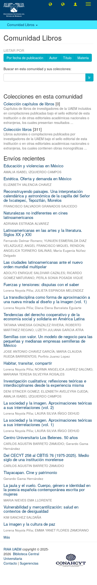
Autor (53, 57)
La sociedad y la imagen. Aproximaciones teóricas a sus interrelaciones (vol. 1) (48, 422)
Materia (83, 57)
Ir (89, 77)
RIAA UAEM (13, 549)
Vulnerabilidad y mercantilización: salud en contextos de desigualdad (41, 509)
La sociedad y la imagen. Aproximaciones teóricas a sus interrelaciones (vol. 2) (48, 405)
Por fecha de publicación (25, 57)
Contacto (10, 563)
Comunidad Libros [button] (21, 24)
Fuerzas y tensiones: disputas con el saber (41, 284)
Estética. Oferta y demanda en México (37, 178)
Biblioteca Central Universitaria (21, 556)
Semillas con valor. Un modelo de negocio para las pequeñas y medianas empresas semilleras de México (48, 340)
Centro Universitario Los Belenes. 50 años (41, 437)
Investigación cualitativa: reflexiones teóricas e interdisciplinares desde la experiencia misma (45, 383)
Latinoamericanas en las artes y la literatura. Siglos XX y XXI (43, 232)
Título (67, 57)
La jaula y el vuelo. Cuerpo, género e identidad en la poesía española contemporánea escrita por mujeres (47, 489)
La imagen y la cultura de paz (29, 524)
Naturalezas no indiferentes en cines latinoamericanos (36, 215)
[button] (50, 4)
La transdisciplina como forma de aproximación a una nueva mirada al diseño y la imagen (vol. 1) (47, 299)
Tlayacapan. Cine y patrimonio (30, 472)
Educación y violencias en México (33, 165)
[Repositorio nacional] (72, 559)
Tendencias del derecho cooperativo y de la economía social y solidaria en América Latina (44, 316)
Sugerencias (29, 563)
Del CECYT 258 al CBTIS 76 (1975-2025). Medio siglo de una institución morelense (46, 457)
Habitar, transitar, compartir (28, 363)
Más (7, 537)
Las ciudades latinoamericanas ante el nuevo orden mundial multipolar (43, 264)
